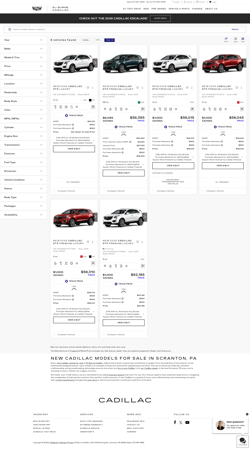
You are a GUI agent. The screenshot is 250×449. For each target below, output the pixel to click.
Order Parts (87, 432)
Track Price (76, 115)
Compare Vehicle (66, 191)
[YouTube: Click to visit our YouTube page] (188, 422)
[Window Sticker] (93, 107)
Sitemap (63, 443)
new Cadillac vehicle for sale (70, 363)
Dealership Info (136, 421)
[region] (124, 152)
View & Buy (74, 149)
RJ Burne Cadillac (94, 363)
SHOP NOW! (160, 18)
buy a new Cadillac (126, 368)
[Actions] (92, 88)
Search (235, 29)
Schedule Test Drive (44, 432)
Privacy (71, 443)
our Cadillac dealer (149, 368)
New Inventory (41, 421)
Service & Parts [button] (179, 9)
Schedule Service (89, 428)
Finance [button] (197, 9)
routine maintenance (65, 380)
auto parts (92, 380)
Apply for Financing (91, 421)
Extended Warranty (91, 425)
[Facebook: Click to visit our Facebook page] (176, 422)
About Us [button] (211, 9)
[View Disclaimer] (77, 107)
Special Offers (41, 428)
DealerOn (54, 443)
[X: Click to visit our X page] (182, 422)
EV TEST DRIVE (132, 9)
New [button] (146, 9)
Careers (131, 432)
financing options (116, 375)
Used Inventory (42, 425)
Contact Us (133, 425)
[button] (95, 63)
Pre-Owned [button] (159, 9)
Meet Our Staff (135, 428)
